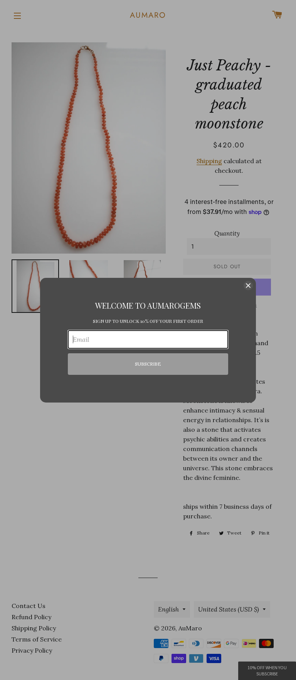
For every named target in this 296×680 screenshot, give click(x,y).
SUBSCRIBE (148, 364)
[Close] (248, 285)
